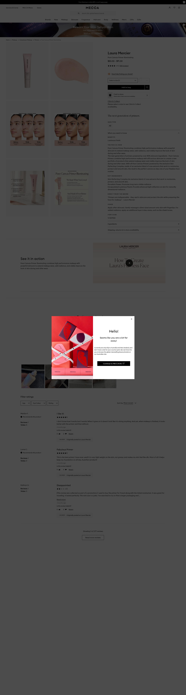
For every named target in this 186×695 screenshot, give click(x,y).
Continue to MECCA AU (112, 364)
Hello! (113, 331)
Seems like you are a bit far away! (114, 339)
